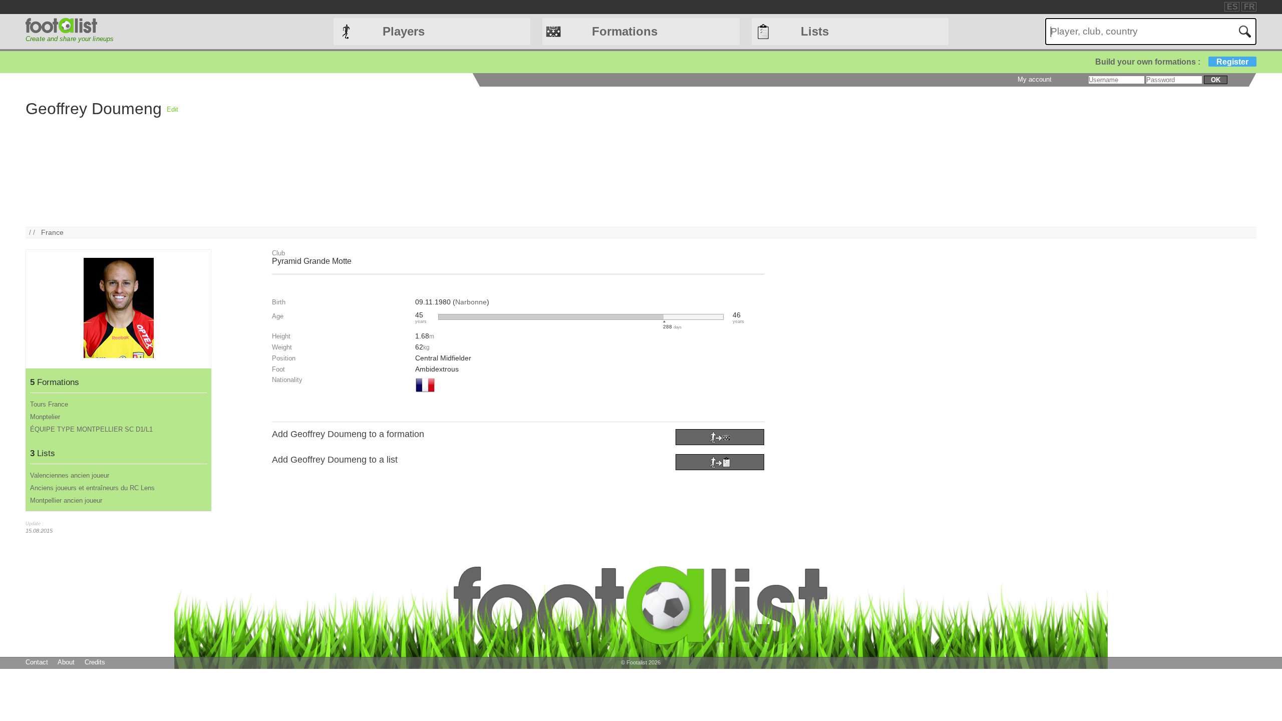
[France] (425, 393)
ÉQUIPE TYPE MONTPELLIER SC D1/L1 (91, 429)
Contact (37, 662)
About (66, 662)
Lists (815, 31)
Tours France (49, 404)
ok (1215, 80)
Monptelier (45, 417)
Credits (95, 662)
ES (1232, 7)
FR (1249, 7)
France (52, 232)
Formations (625, 31)
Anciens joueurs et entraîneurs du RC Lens (92, 488)
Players (404, 31)
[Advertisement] (478, 157)
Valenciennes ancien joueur (69, 475)
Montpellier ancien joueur (66, 500)
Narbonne (471, 302)
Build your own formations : (1171, 62)
